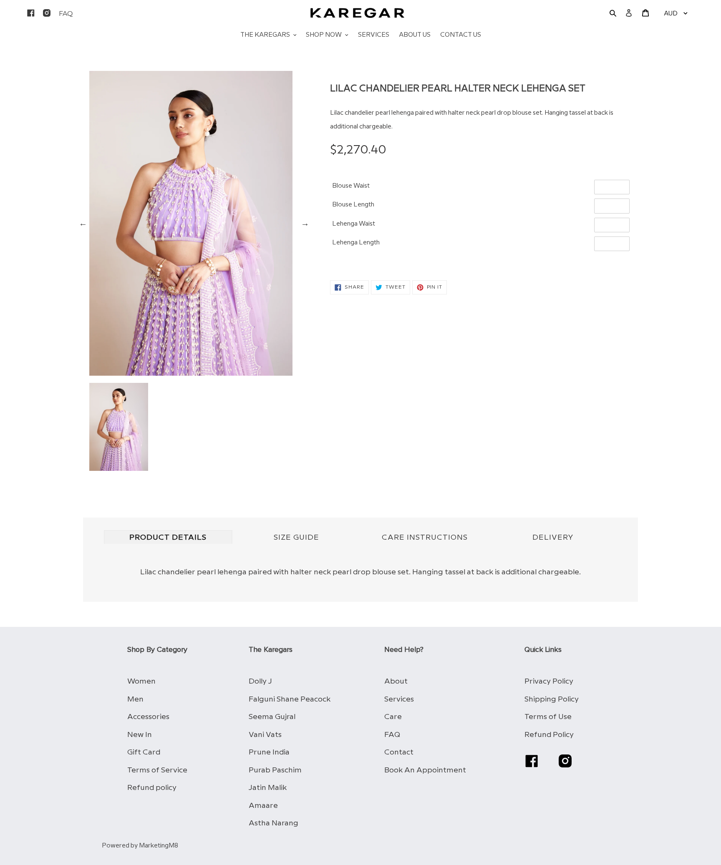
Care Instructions (425, 537)
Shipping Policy (551, 699)
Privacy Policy (548, 681)
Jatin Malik (268, 787)
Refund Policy (549, 734)
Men (135, 699)
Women (141, 681)
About (396, 681)
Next (305, 223)
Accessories (148, 716)
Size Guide (296, 537)
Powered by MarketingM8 (140, 846)
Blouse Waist (351, 186)
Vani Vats (265, 734)
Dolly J (260, 681)
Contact (398, 752)
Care (393, 716)
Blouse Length (353, 205)
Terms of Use (548, 716)
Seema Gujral (272, 716)
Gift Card (143, 752)
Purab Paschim (275, 770)
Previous (83, 223)
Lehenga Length (356, 243)
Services (399, 699)
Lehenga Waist (353, 224)
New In (139, 734)
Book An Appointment (425, 770)
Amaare (263, 805)
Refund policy (151, 787)
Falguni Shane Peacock (289, 699)
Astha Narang (273, 823)
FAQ (392, 734)
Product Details (168, 537)
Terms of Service (157, 770)
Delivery (553, 537)
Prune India (269, 752)
